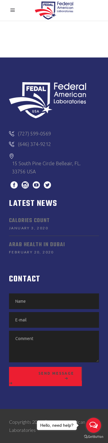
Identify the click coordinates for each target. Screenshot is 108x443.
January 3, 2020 (28, 228)
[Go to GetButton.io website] (93, 437)
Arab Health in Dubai (37, 244)
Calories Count (29, 220)
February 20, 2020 (31, 252)
